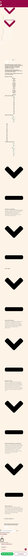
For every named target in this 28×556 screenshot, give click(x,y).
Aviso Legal (7, 268)
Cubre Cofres (7, 32)
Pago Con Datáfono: (9, 114)
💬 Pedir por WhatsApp (7, 553)
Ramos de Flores (7, 17)
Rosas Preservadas (7, 36)
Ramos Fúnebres (7, 33)
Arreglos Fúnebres (9, 20)
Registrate (8, 42)
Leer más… (20, 216)
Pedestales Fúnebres (8, 31)
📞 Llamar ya (21, 553)
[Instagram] (3, 44)
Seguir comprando (6, 544)
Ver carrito (3, 549)
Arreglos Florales (9, 7)
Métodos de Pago (8, 76)
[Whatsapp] (2, 44)
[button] (14, 184)
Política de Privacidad (9, 320)
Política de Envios (8, 506)
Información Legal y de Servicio (9, 39)
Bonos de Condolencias (9, 34)
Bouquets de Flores (8, 18)
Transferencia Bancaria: (10, 141)
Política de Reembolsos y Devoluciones (13, 443)
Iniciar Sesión (3, 42)
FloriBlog (4, 40)
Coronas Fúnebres (8, 30)
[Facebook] (0, 44)
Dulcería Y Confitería (7, 37)
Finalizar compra (9, 549)
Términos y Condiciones (10, 209)
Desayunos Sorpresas (7, 35)
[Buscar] (0, 3)
